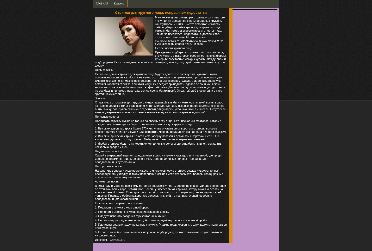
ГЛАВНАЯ (102, 3)
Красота (119, 3)
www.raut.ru (117, 239)
